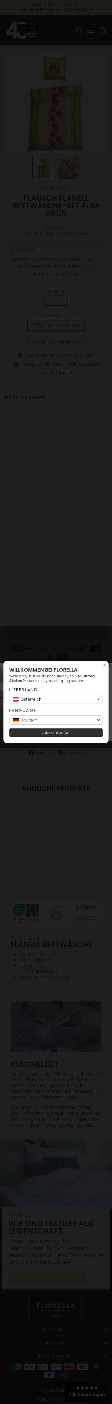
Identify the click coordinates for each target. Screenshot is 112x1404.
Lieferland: (24, 689)
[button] (56, 699)
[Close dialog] (104, 665)
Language (22, 710)
